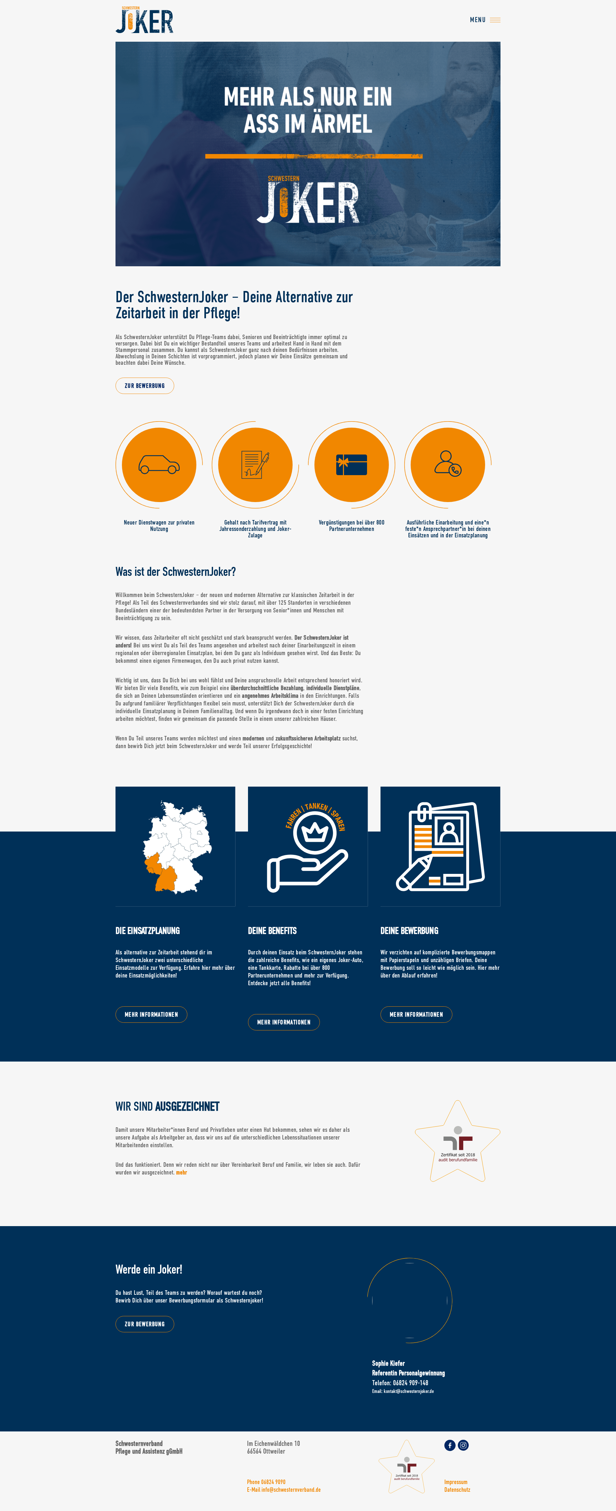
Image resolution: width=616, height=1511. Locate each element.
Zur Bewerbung (145, 385)
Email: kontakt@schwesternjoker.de (403, 1391)
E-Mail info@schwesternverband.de (284, 1489)
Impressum (455, 1482)
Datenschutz (457, 1489)
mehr (181, 1172)
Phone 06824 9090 (266, 1482)
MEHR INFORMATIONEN (151, 1014)
